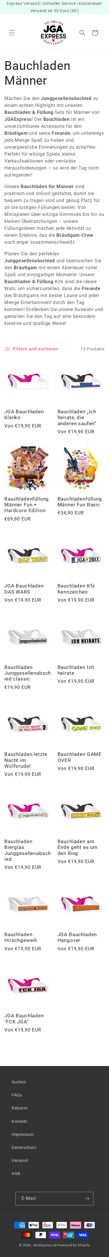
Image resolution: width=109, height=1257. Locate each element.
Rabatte (19, 1108)
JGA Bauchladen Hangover (77, 937)
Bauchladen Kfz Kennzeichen (76, 588)
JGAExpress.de (45, 1245)
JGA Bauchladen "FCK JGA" (24, 1018)
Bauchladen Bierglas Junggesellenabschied (27, 850)
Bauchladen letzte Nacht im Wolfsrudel (25, 760)
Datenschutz (24, 1147)
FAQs (17, 1095)
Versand (20, 1160)
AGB (16, 1173)
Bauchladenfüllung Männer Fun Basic (80, 501)
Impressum (22, 1134)
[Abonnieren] (87, 1198)
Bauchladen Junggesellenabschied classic (27, 673)
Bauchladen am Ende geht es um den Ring (78, 847)
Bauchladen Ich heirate (76, 670)
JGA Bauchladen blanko (24, 414)
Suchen (19, 1082)
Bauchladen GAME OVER (80, 757)
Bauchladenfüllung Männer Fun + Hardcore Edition (26, 505)
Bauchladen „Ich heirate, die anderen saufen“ (77, 417)
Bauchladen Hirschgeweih (20, 937)
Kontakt (19, 1121)
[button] (11, 32)
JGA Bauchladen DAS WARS (24, 588)
